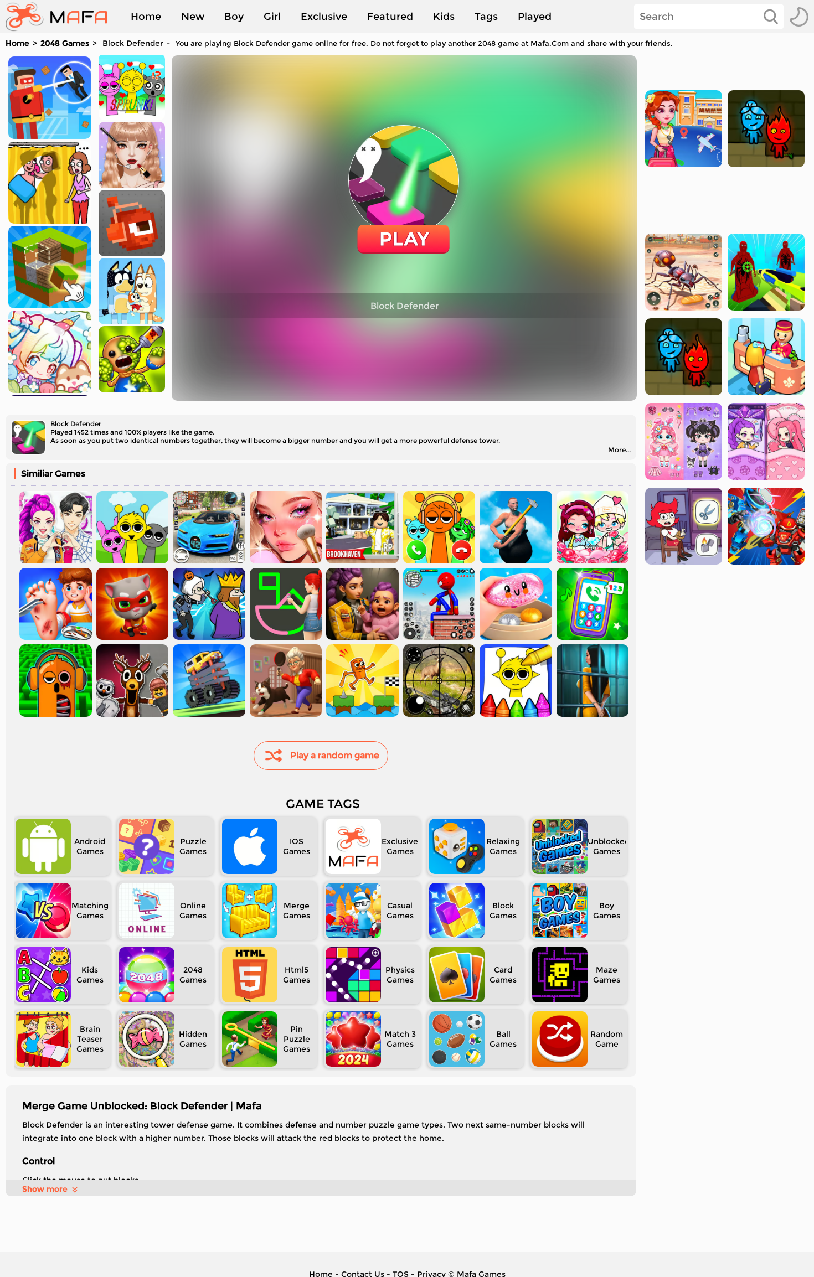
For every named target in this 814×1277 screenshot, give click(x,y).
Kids (444, 17)
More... (619, 450)
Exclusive (324, 17)
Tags (486, 17)
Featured (390, 17)
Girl (272, 17)
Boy (234, 17)
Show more (45, 1189)
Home (146, 17)
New (192, 17)
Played (535, 17)
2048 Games (64, 43)
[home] (62, 16)
